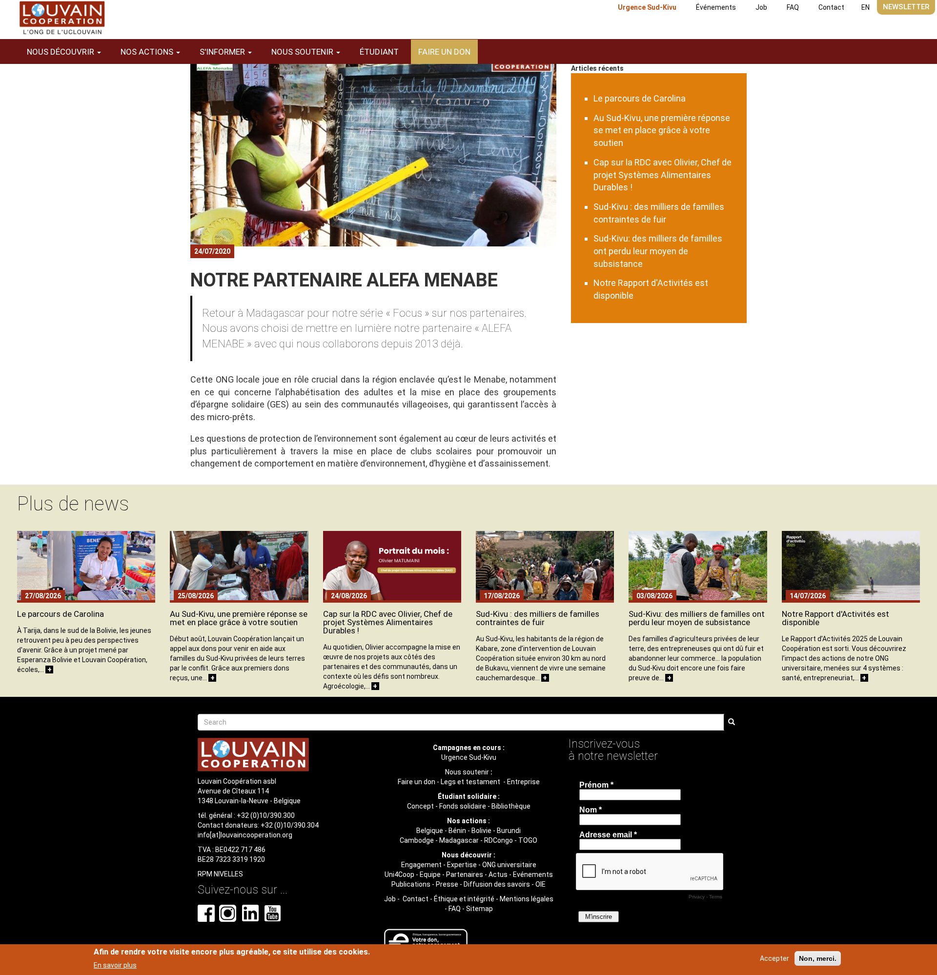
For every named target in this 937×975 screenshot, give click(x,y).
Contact (831, 7)
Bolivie (481, 830)
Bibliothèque (510, 806)
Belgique (429, 830)
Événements (716, 7)
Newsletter (906, 6)
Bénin (457, 830)
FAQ (793, 7)
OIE (540, 884)
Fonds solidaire (462, 806)
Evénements (533, 874)
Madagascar (459, 840)
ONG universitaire (509, 865)
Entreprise (523, 782)
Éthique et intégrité (464, 899)
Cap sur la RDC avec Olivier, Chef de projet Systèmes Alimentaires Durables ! (662, 174)
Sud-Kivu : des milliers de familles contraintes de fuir (537, 618)
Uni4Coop (399, 874)
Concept (420, 806)
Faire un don (444, 52)
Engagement (421, 865)
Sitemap (479, 909)
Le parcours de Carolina (639, 98)
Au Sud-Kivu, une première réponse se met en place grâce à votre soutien (661, 130)
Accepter (774, 958)
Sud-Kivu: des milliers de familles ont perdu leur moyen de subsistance (657, 250)
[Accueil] (62, 18)
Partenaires (464, 874)
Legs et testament (471, 782)
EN (865, 7)
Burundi (509, 830)
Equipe (430, 874)
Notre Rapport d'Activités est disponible (835, 618)
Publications (410, 884)
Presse (447, 884)
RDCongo (498, 840)
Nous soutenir (467, 772)
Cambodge (417, 840)
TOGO (527, 840)
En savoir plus (115, 965)
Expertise (462, 865)
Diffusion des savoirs (497, 884)
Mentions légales (526, 899)
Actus (498, 874)
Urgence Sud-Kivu (647, 7)
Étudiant (379, 52)
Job (761, 7)
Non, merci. (817, 958)
